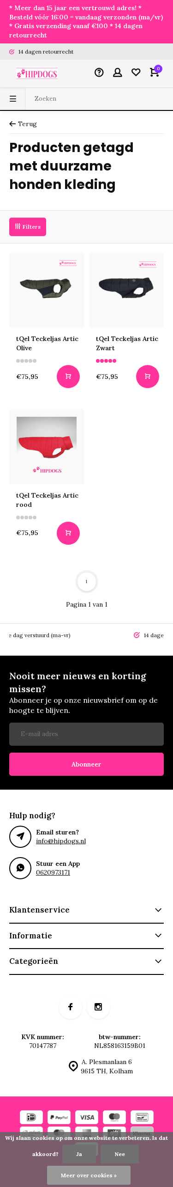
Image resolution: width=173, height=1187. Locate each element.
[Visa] (86, 1118)
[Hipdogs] (37, 73)
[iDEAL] (31, 1118)
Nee (119, 1153)
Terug (27, 124)
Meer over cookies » (89, 1175)
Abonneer (86, 764)
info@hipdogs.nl (61, 841)
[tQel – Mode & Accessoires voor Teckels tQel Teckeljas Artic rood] (46, 446)
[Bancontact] (142, 1118)
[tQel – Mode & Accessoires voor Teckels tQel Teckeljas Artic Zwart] (126, 290)
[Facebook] (70, 1007)
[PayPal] (59, 1118)
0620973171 (53, 872)
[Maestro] (114, 1118)
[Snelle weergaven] (68, 376)
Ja (79, 1153)
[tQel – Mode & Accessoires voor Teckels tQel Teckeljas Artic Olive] (46, 290)
